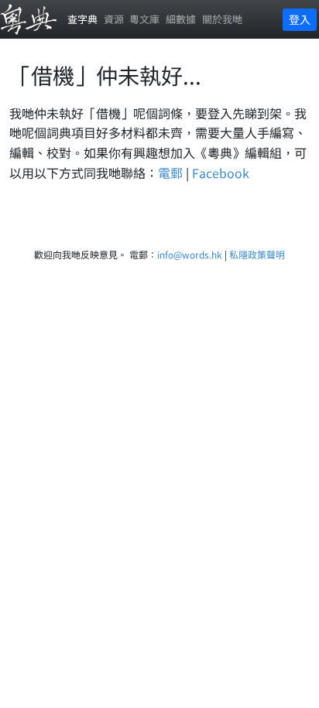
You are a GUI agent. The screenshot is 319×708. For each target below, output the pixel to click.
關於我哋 (222, 19)
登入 (299, 19)
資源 (114, 19)
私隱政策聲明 (257, 254)
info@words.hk (189, 254)
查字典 (82, 19)
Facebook (220, 172)
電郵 (170, 172)
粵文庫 (144, 19)
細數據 (181, 19)
